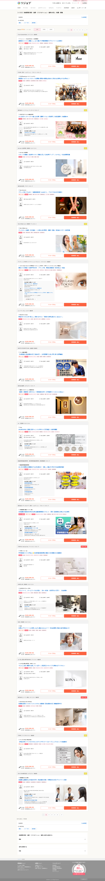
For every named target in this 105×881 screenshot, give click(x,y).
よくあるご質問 (21, 865)
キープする (52, 66)
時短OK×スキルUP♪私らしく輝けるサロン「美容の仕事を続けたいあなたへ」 (41, 316)
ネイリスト (33, 7)
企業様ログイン (84, 0)
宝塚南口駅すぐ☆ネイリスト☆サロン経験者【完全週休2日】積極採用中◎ (40, 703)
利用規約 (54, 865)
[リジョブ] (24, 3)
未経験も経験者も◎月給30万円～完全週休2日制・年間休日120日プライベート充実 (42, 780)
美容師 (19, 7)
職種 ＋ (20, 22)
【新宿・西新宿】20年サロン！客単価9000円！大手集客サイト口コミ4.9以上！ (41, 392)
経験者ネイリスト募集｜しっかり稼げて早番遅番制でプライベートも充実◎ (40, 41)
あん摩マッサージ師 (81, 7)
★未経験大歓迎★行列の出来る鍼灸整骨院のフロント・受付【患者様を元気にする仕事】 (44, 511)
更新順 (51, 29)
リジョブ (19, 859)
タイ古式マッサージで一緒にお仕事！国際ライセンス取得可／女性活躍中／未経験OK (43, 116)
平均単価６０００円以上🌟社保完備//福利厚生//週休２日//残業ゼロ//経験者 (40, 553)
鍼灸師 (73, 7)
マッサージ (58, 7)
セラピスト (51, 7)
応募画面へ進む (75, 66)
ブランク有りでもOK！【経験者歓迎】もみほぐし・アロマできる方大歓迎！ (40, 192)
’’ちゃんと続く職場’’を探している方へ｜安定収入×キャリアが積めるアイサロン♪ (41, 665)
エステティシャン (42, 7)
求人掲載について (77, 0)
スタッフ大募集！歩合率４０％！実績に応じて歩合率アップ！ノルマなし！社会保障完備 (44, 154)
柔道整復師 (66, 7)
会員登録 (85, 3)
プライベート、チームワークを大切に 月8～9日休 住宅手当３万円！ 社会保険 (43, 590)
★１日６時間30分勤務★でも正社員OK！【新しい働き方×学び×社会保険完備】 (41, 467)
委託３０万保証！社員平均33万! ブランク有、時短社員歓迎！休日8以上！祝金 (41, 267)
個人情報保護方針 (56, 866)
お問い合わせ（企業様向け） (41, 868)
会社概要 (54, 869)
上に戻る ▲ (84, 879)
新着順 (44, 29)
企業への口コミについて (23, 869)
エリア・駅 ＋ (26, 22)
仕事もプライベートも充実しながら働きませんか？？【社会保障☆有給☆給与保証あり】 (44, 628)
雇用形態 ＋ (34, 22)
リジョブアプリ (21, 868)
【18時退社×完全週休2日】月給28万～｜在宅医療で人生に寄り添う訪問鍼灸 (40, 354)
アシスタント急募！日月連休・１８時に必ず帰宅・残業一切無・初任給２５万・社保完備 (44, 230)
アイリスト (25, 7)
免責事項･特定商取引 (57, 868)
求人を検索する (57, 3)
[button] (52, 48)
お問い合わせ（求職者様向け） (25, 866)
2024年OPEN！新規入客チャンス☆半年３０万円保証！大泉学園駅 (37, 429)
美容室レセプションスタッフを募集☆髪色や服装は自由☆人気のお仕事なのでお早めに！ (44, 78)
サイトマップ (55, 871)
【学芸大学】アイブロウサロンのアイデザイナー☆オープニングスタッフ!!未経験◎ (42, 741)
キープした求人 (67, 3)
